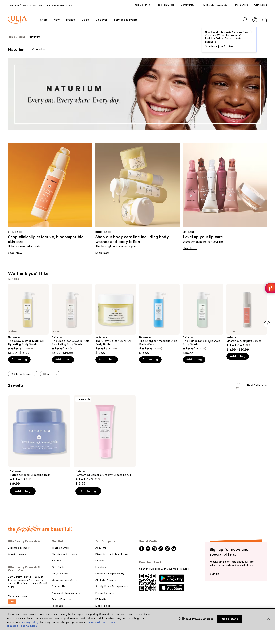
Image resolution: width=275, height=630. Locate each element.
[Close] (268, 618)
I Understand (229, 619)
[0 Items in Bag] (264, 20)
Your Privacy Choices (200, 619)
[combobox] (257, 385)
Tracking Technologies (21, 626)
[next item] (267, 324)
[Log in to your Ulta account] (254, 19)
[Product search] (245, 20)
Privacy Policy (30, 622)
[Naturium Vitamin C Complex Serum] (246, 318)
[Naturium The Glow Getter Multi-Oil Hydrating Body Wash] (28, 319)
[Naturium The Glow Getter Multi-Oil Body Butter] (115, 319)
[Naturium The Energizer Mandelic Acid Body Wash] (159, 319)
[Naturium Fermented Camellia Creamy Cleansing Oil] (105, 440)
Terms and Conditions (100, 622)
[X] (251, 32)
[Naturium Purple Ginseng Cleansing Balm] (39, 440)
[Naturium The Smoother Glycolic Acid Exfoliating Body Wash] (72, 319)
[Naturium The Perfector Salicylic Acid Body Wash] (203, 319)
